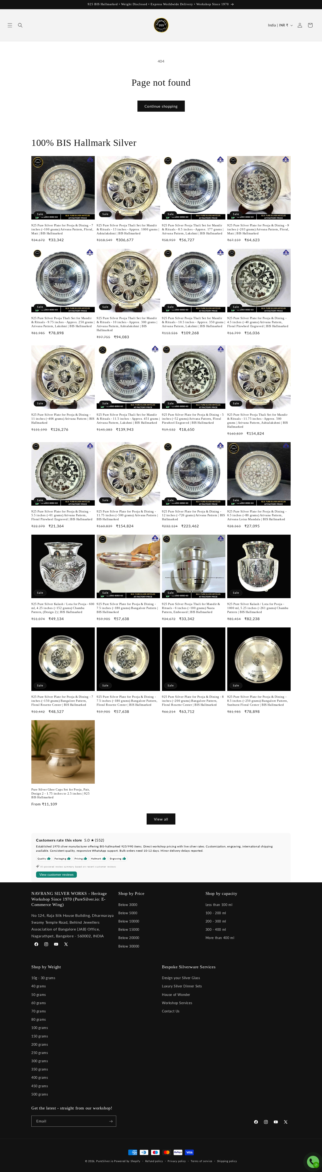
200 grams (39, 1044)
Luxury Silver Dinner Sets (182, 986)
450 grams (39, 1086)
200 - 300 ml (216, 921)
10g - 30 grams (43, 978)
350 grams (39, 1069)
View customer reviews (56, 874)
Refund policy (154, 1160)
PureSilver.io (104, 1161)
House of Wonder (176, 995)
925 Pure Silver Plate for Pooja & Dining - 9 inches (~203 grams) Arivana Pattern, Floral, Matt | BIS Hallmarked (258, 229)
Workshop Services (177, 1003)
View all (161, 819)
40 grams (38, 986)
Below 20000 (128, 938)
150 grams (39, 1036)
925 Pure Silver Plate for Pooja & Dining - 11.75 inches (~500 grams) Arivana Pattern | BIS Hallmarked (127, 515)
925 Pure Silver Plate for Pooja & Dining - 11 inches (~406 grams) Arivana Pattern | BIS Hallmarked (62, 418)
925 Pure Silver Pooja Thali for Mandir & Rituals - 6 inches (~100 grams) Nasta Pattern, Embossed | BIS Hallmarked (191, 608)
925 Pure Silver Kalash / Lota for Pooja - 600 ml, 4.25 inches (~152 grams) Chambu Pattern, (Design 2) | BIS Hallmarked (63, 608)
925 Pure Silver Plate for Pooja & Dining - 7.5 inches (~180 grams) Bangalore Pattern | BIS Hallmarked (127, 608)
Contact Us (171, 1011)
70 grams (38, 1011)
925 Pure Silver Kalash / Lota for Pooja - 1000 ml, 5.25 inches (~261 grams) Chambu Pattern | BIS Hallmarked (258, 608)
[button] (10, 25)
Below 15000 (128, 929)
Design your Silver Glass (181, 978)
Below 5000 (127, 913)
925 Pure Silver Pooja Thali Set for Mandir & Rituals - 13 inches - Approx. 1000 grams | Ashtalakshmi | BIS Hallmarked (128, 229)
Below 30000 (128, 946)
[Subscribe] (111, 1121)
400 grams (39, 1078)
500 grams (39, 1094)
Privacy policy (177, 1160)
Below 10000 (128, 921)
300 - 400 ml (216, 929)
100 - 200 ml (216, 913)
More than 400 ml (220, 938)
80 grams (38, 1019)
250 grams (39, 1053)
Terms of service (201, 1160)
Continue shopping (161, 106)
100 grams (39, 1028)
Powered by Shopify (127, 1161)
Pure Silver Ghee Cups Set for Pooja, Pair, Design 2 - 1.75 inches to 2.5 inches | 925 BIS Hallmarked (60, 793)
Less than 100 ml (219, 904)
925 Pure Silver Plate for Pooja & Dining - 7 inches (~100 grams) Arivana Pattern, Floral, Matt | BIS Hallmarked (62, 229)
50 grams (38, 995)
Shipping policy (227, 1160)
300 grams (39, 1061)
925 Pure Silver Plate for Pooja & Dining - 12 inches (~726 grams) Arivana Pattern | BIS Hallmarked (193, 515)
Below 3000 (127, 904)
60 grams (38, 1003)
